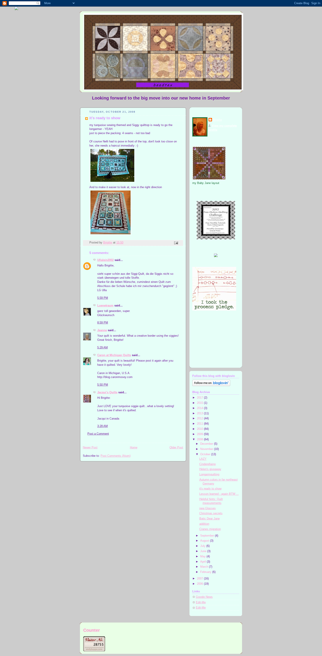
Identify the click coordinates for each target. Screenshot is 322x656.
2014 (200, 408)
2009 (200, 434)
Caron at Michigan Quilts (114, 355)
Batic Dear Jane (209, 518)
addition (204, 523)
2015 (200, 402)
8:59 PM (102, 322)
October (205, 454)
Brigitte (217, 119)
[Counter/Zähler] (94, 650)
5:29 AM (102, 347)
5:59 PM (102, 297)
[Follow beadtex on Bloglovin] (211, 385)
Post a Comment (98, 433)
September (207, 535)
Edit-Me (201, 602)
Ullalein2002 (105, 260)
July (203, 546)
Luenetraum (105, 305)
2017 (200, 397)
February (206, 572)
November (207, 449)
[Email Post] (176, 242)
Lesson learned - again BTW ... (219, 493)
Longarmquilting (209, 474)
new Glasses (207, 508)
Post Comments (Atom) (116, 455)
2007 (200, 578)
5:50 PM (102, 384)
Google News (204, 596)
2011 (200, 423)
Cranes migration (210, 529)
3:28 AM (102, 426)
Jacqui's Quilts (107, 392)
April (203, 561)
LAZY (203, 458)
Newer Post (90, 447)
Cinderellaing (207, 464)
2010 (200, 428)
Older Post (176, 447)
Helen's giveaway (210, 469)
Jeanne (102, 330)
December (207, 443)
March (204, 566)
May (203, 556)
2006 (200, 583)
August (205, 540)
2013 (200, 413)
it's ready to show (210, 488)
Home (133, 447)
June (203, 551)
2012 (200, 418)
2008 (200, 439)
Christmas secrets (211, 513)
